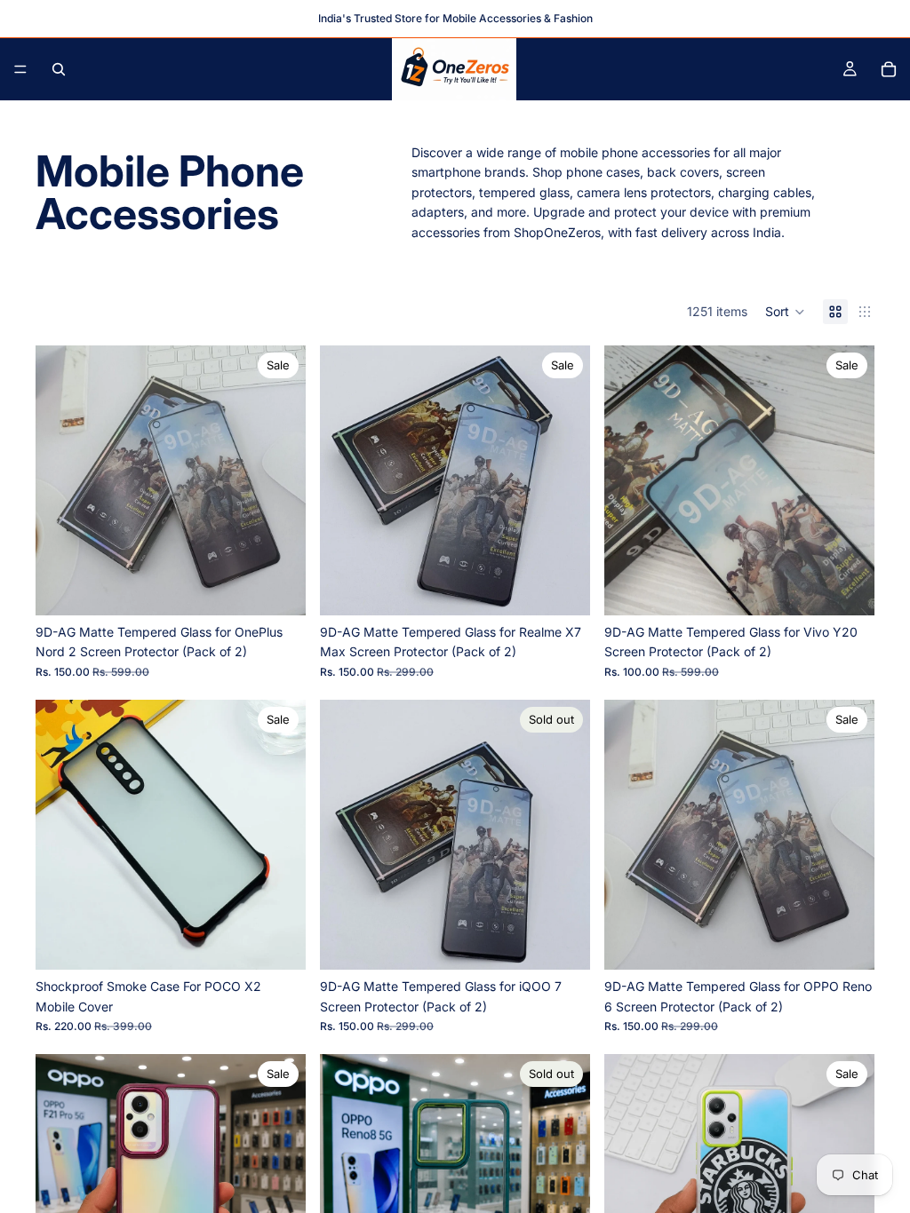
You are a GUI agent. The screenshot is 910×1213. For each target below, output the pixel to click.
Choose (293, 941)
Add (293, 587)
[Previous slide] (62, 480)
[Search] (58, 69)
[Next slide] (279, 480)
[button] (785, 311)
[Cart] (888, 69)
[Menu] (20, 69)
